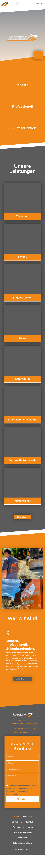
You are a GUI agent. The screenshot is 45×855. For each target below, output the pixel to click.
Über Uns (27, 817)
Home (16, 817)
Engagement (18, 827)
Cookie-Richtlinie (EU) (22, 832)
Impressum (22, 838)
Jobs (30, 827)
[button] (17, 3)
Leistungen (17, 822)
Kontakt (29, 822)
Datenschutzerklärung (22, 843)
